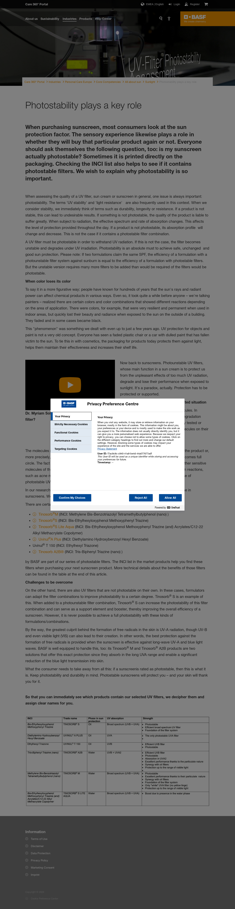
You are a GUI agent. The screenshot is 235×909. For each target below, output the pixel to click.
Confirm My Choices (72, 497)
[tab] (71, 416)
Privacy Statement (107, 448)
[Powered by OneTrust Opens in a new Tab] (169, 508)
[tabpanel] (139, 442)
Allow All (170, 497)
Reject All (141, 497)
